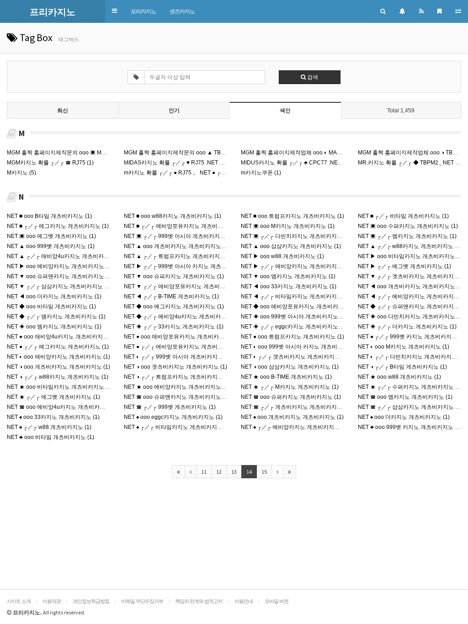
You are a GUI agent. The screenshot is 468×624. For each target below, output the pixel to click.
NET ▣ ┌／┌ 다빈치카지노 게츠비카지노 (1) (296, 236)
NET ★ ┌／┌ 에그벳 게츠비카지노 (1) (53, 397)
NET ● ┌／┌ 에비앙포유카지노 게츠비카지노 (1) (183, 347)
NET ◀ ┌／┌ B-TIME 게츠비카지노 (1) (171, 296)
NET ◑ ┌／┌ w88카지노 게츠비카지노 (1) (57, 377)
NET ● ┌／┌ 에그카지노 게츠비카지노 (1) (58, 347)
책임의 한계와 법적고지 (199, 601)
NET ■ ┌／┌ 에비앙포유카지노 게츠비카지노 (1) (183, 226)
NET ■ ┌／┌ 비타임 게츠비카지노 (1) (403, 216)
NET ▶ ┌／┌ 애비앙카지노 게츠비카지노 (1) (296, 266)
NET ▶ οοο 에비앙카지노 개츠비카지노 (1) (59, 266)
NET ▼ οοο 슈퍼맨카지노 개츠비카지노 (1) (59, 276)
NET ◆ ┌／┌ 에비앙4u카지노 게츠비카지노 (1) (182, 316)
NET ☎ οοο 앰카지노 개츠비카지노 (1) (405, 397)
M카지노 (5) (21, 172)
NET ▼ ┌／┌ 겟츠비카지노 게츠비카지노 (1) (413, 276)
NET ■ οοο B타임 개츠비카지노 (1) (49, 216)
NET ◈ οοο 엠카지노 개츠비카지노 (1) (54, 326)
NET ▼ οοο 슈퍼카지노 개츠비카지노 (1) (174, 276)
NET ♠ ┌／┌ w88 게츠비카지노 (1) (49, 427)
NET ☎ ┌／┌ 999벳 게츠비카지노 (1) (170, 407)
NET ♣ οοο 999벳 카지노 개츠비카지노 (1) (410, 427)
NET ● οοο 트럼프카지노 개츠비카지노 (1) (292, 336)
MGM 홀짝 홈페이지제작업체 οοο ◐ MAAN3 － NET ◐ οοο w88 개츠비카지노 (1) (339, 152)
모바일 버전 (276, 601)
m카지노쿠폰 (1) (261, 172)
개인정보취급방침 (91, 601)
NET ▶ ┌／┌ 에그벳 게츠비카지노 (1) (404, 266)
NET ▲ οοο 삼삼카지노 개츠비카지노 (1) (291, 246)
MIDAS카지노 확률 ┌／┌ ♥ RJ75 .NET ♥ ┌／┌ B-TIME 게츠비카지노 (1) (212, 162)
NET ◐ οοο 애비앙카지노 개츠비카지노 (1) (58, 357)
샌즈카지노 (182, 11)
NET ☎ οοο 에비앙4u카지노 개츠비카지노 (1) (63, 407)
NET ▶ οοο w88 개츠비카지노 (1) (282, 256)
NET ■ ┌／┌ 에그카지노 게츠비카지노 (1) (58, 226)
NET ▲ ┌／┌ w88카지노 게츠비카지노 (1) (410, 246)
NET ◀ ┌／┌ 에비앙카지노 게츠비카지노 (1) (413, 296)
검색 (312, 77)
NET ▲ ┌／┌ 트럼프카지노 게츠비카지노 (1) (179, 256)
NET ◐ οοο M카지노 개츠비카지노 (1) (403, 347)
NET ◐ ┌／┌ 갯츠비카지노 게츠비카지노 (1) (294, 357)
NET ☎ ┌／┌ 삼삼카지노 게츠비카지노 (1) (410, 407)
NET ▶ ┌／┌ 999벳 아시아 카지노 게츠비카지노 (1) (187, 266)
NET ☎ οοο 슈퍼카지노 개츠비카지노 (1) (291, 397)
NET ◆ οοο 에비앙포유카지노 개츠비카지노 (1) (299, 306)
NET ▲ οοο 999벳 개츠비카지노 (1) (51, 246)
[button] (114, 11)
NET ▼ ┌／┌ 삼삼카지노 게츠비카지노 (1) (59, 286)
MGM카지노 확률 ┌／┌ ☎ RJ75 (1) (50, 162)
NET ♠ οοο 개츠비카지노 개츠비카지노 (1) (292, 417)
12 (219, 471)
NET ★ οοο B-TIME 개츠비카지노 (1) (286, 377)
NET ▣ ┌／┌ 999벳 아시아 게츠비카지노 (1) (179, 236)
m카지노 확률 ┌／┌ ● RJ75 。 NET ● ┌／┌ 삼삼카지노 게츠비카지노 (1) (213, 172)
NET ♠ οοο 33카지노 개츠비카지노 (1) (53, 417)
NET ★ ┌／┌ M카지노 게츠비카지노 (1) (290, 387)
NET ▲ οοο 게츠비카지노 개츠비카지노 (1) (176, 246)
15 (264, 471)
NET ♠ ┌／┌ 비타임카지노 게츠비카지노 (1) (177, 427)
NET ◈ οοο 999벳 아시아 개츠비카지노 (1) (293, 316)
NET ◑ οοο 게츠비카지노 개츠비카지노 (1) (58, 367)
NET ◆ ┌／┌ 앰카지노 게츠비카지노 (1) (56, 316)
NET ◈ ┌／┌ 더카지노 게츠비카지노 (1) (407, 326)
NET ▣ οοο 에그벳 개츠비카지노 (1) (51, 236)
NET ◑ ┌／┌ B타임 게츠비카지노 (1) (402, 367)
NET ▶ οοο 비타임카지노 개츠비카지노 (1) (410, 256)
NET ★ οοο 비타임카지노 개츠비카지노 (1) (59, 387)
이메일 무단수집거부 (142, 601)
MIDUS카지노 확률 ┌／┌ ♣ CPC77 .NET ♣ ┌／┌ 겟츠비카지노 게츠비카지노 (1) (339, 162)
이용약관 (52, 601)
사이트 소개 (19, 601)
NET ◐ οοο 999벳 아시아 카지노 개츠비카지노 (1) (301, 347)
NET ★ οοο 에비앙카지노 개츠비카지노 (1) (176, 387)
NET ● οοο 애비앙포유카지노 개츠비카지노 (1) (181, 336)
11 (204, 471)
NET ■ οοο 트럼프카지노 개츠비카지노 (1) (292, 216)
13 (234, 471)
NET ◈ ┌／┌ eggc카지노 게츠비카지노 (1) (293, 326)
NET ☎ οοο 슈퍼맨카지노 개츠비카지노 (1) (176, 397)
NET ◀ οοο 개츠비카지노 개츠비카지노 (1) (410, 286)
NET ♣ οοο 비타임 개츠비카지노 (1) (50, 437)
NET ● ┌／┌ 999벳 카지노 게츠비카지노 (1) (411, 336)
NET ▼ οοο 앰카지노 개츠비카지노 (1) (288, 276)
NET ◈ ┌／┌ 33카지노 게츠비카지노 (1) (173, 326)
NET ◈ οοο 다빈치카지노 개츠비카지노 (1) (410, 316)
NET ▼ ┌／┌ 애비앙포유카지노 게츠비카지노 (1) (184, 286)
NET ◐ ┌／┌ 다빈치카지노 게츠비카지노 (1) (411, 357)
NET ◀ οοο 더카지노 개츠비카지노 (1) (54, 296)
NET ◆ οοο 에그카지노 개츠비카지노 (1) (174, 306)
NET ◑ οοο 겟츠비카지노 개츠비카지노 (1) (175, 367)
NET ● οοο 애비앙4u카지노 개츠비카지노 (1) (62, 336)
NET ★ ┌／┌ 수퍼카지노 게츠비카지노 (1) (410, 387)
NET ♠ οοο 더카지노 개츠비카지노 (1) (404, 417)
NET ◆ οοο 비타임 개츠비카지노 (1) (51, 306)
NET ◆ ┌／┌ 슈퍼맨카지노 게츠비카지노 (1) (413, 306)
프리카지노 (143, 11)
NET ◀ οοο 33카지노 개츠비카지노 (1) (288, 286)
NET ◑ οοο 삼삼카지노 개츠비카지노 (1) (290, 367)
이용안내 (243, 601)
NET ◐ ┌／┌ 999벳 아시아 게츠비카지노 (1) (177, 357)
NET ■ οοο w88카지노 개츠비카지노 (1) (172, 216)
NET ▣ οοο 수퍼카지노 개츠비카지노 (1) (408, 226)
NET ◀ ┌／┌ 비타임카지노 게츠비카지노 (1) (296, 296)
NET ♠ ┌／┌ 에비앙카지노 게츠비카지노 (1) (294, 427)
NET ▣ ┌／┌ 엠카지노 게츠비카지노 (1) (407, 236)
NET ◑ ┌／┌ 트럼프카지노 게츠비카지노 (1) (177, 377)
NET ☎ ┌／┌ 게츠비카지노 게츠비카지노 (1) (296, 407)
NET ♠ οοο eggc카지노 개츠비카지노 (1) (173, 417)
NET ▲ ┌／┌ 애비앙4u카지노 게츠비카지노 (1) (65, 256)
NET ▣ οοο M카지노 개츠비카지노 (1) (288, 226)
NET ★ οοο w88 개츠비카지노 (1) (399, 377)
